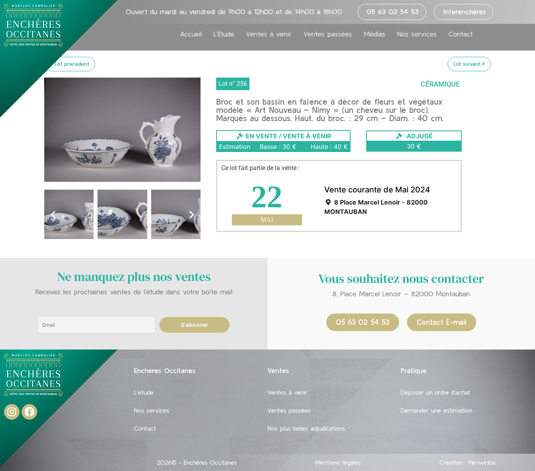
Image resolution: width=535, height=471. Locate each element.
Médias (374, 34)
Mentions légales (338, 462)
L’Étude (223, 34)
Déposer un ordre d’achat (435, 392)
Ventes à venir (269, 34)
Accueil (191, 34)
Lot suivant (468, 64)
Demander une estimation (436, 410)
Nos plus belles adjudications (306, 428)
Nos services (417, 34)
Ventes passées (328, 34)
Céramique (440, 84)
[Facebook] (29, 412)
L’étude (144, 392)
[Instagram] (12, 412)
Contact (460, 34)
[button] (53, 214)
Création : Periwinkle (467, 462)
